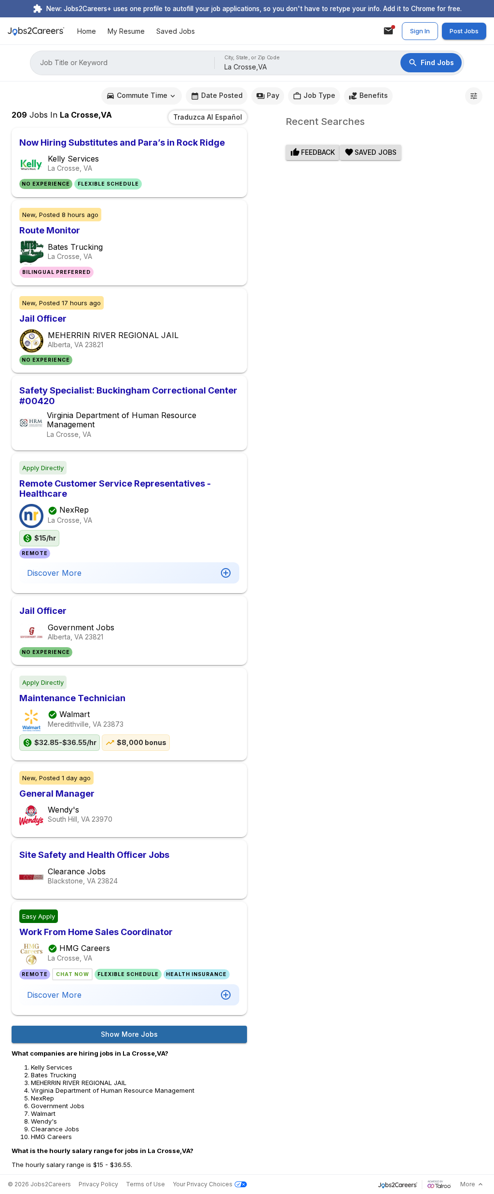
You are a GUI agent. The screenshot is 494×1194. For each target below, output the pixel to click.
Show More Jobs (129, 1034)
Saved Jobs (175, 31)
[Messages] (388, 31)
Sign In (420, 31)
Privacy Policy (98, 1184)
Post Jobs (464, 31)
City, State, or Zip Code (252, 57)
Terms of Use (145, 1184)
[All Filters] (473, 96)
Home (86, 31)
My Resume (126, 31)
